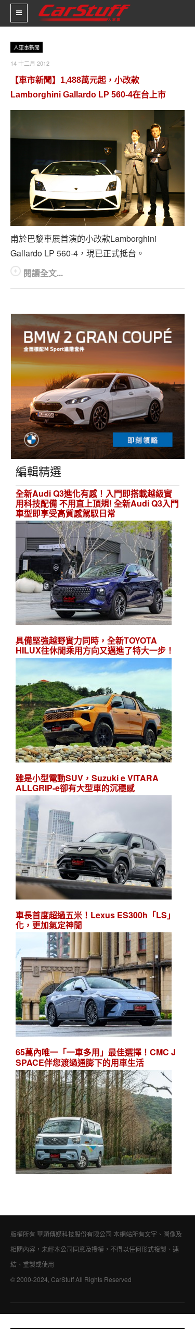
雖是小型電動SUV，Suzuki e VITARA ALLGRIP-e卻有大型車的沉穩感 (87, 783)
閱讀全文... (43, 273)
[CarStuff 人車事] (84, 4)
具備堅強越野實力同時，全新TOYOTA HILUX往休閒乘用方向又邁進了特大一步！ (95, 645)
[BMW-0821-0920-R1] (98, 385)
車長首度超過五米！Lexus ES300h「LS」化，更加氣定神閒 (95, 920)
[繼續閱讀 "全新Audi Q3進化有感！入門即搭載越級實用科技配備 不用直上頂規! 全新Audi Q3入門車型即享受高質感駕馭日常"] (94, 574)
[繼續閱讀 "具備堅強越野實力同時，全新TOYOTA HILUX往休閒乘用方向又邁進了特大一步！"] (94, 712)
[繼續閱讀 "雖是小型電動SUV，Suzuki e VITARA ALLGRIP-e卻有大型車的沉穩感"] (94, 849)
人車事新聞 (27, 47)
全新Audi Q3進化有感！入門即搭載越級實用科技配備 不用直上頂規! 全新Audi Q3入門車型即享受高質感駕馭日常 (97, 503)
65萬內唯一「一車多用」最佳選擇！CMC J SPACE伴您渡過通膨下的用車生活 (96, 1057)
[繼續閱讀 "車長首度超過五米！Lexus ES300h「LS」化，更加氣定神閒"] (94, 986)
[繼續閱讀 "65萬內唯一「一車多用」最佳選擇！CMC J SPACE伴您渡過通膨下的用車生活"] (94, 1123)
